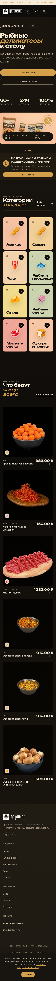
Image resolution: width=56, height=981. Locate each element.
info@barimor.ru (11, 930)
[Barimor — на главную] (13, 11)
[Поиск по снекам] (28, 11)
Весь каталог (41, 203)
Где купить (8, 907)
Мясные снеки (10, 864)
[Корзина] (43, 11)
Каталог (7, 900)
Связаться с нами (28, 81)
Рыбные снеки (10, 857)
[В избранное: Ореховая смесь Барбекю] (48, 603)
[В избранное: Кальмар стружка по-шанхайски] (48, 474)
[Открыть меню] (51, 11)
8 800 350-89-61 (13, 923)
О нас (5, 893)
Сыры (5, 871)
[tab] (25, 150)
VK (6, 835)
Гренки (6, 877)
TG (13, 835)
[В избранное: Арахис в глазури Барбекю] (48, 411)
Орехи (6, 851)
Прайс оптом (28, 175)
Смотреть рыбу (28, 72)
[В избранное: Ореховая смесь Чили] (48, 666)
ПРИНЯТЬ (28, 974)
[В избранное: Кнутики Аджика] (48, 540)
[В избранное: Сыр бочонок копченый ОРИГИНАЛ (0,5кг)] (48, 729)
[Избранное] (36, 11)
